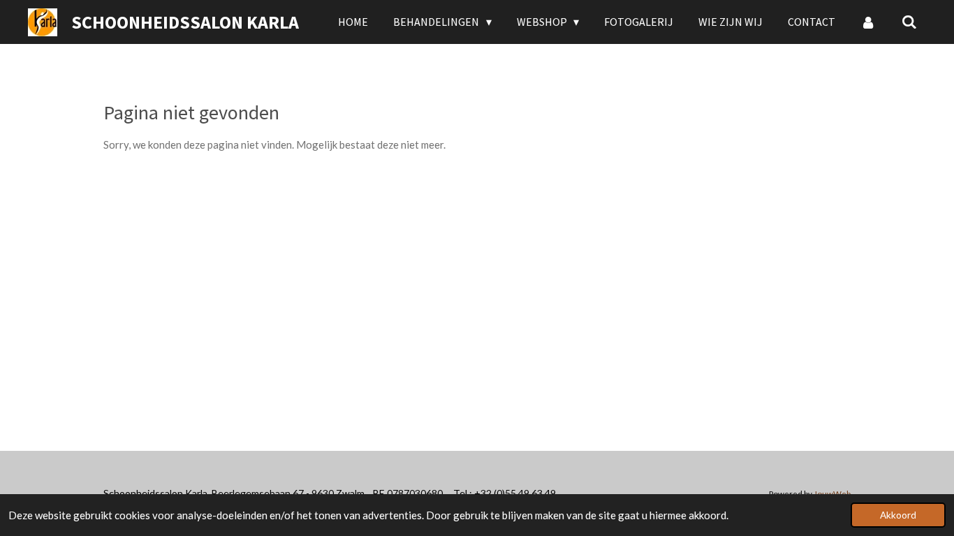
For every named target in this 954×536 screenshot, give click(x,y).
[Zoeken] (909, 21)
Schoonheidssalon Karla (185, 22)
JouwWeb (832, 493)
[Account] (868, 21)
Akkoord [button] (898, 515)
